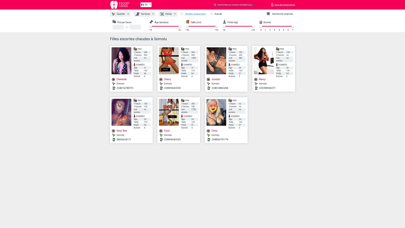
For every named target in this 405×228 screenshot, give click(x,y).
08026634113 (124, 139)
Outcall (218, 14)
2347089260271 (267, 88)
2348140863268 (220, 88)
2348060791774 (220, 139)
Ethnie (168, 14)
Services (145, 14)
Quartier (120, 14)
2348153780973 (125, 88)
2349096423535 (172, 88)
